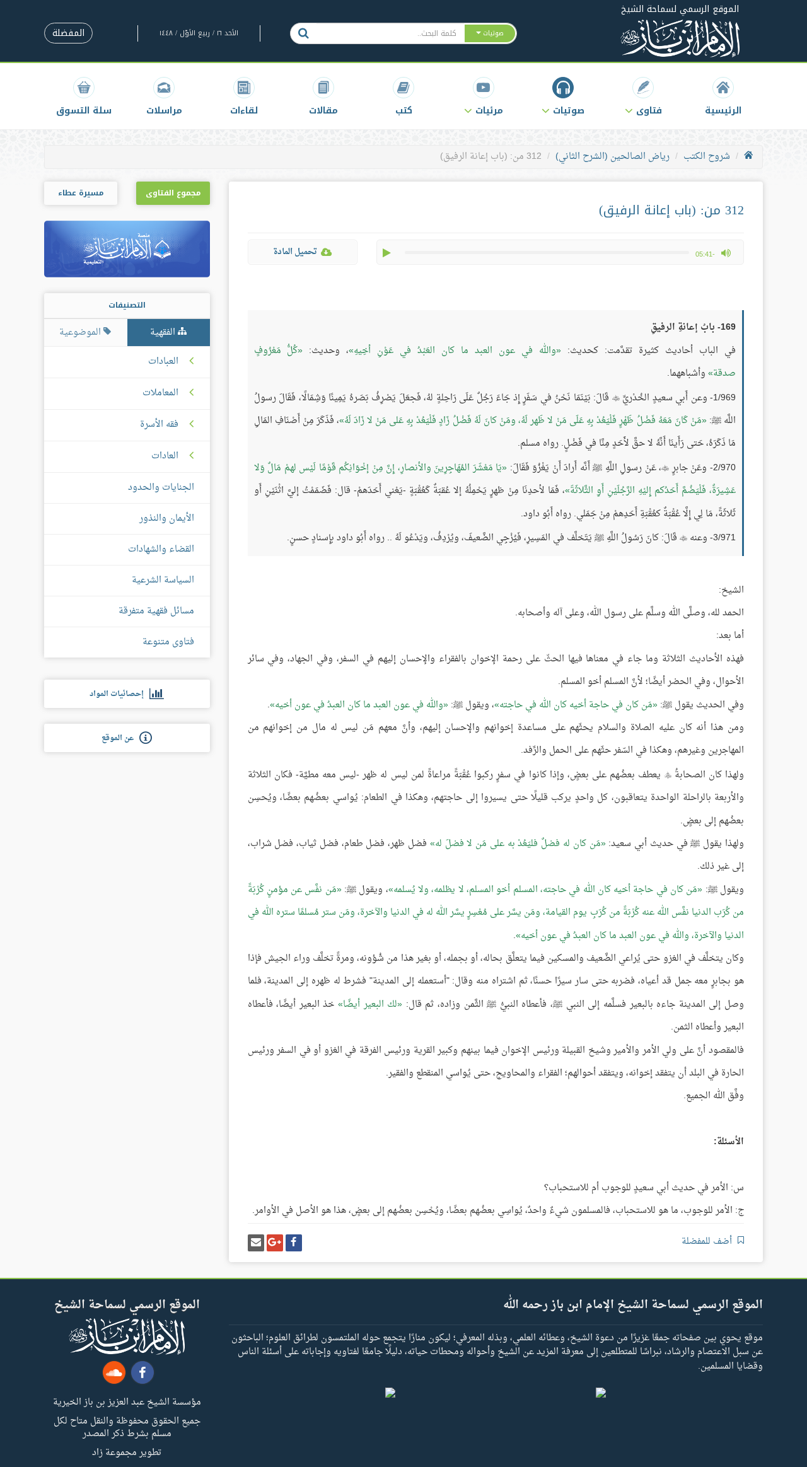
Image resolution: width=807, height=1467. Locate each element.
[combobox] (390, 33)
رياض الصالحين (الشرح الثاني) (612, 156)
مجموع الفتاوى (173, 193)
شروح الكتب (706, 156)
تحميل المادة (295, 252)
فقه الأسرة (159, 425)
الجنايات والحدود (161, 487)
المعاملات (160, 393)
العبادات (163, 362)
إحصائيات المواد (119, 694)
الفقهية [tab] (164, 332)
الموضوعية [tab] (81, 332)
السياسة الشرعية (163, 580)
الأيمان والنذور (166, 518)
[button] (643, 96)
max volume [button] (725, 252)
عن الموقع (120, 738)
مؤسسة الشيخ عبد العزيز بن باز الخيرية (127, 1401)
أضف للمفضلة (708, 1241)
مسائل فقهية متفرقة (156, 611)
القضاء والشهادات (161, 549)
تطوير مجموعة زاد (126, 1451)
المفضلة (68, 33)
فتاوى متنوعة (168, 642)
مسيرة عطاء (80, 193)
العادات (164, 456)
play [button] (387, 252)
